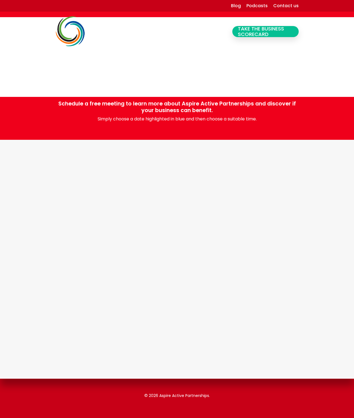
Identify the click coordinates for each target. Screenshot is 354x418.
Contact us (286, 6)
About (217, 31)
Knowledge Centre (143, 31)
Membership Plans (185, 31)
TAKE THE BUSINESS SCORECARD (261, 31)
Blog (236, 6)
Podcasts (257, 6)
